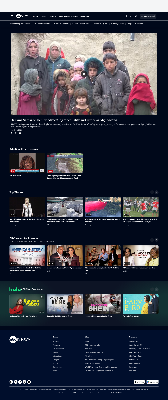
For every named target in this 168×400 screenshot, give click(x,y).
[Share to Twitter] (15, 133)
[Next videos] (157, 192)
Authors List (133, 360)
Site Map (132, 371)
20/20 (87, 341)
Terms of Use (33, 389)
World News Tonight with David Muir (99, 371)
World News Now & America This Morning (101, 367)
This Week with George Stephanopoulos (100, 360)
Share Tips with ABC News (139, 349)
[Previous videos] (152, 192)
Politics (55, 341)
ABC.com (88, 349)
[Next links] (157, 289)
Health (55, 352)
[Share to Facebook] (11, 133)
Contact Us (133, 341)
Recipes (56, 360)
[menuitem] (19, 24)
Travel (55, 371)
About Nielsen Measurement (140, 389)
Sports (55, 363)
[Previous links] (152, 289)
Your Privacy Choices (45, 389)
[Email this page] (20, 133)
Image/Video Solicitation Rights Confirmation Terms (115, 389)
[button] (11, 16)
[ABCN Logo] (22, 16)
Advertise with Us (135, 345)
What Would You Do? (93, 363)
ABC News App (135, 352)
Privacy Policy (24, 389)
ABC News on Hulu (92, 345)
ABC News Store (135, 356)
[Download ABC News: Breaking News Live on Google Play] (153, 382)
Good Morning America (94, 352)
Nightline (88, 356)
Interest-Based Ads (92, 389)
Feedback (132, 367)
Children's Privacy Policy (60, 389)
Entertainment (58, 349)
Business (56, 345)
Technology (57, 367)
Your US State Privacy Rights (77, 389)
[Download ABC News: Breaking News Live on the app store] (139, 382)
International (58, 356)
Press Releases (134, 363)
